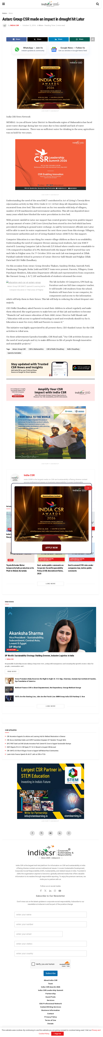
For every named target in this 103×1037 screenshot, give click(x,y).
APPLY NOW (51, 547)
